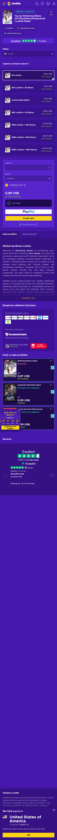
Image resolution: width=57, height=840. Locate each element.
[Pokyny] (48, 167)
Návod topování (29, 234)
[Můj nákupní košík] (48, 3)
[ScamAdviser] (16, 334)
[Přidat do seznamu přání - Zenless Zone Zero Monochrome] (51, 410)
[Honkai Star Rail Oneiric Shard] (28, 394)
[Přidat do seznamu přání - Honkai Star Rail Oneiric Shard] (51, 386)
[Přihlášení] (54, 3)
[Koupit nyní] (28, 211)
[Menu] (3, 3)
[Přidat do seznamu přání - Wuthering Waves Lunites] (51, 362)
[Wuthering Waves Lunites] (28, 370)
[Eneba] (14, 4)
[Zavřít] (54, 810)
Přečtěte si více (28, 298)
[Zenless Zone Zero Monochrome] (28, 418)
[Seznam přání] (42, 3)
